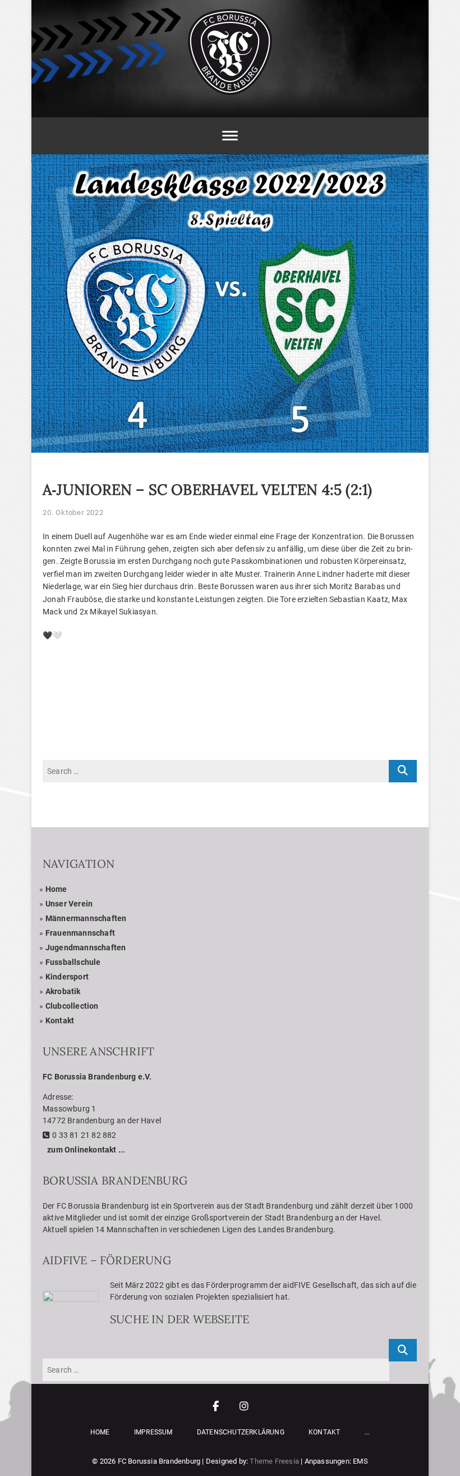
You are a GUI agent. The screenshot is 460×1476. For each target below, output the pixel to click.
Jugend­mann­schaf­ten (85, 947)
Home (56, 889)
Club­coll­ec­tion (72, 1005)
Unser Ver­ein (69, 903)
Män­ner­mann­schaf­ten (86, 918)
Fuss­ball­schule (73, 962)
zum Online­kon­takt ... (86, 1149)
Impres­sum (153, 1432)
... (367, 1432)
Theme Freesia (274, 1461)
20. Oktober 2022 (73, 512)
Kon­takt (59, 1020)
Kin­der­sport (67, 976)
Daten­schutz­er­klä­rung (240, 1432)
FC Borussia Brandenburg (159, 1461)
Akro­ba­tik (63, 991)
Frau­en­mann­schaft (80, 932)
